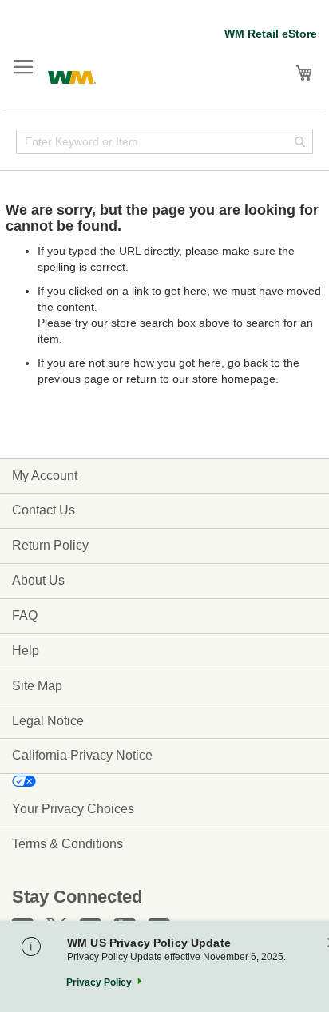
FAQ (25, 615)
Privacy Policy (99, 982)
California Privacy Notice (82, 755)
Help (25, 650)
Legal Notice (48, 721)
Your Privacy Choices (73, 809)
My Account (44, 475)
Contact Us (43, 510)
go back (248, 362)
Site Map (37, 686)
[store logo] (72, 75)
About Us (38, 580)
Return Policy (50, 545)
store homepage (233, 378)
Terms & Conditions (67, 844)
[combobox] (164, 141)
